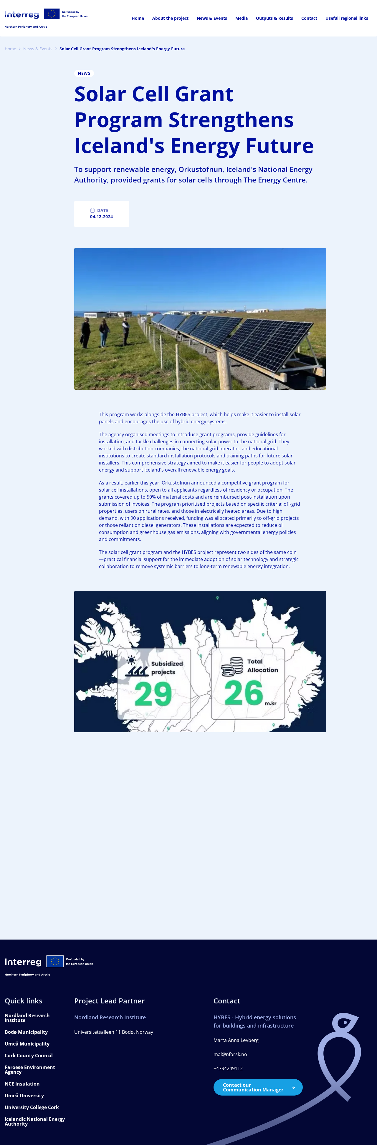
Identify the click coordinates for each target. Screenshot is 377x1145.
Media (241, 18)
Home (138, 18)
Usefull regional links (346, 18)
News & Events (212, 18)
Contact (309, 18)
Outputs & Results (274, 18)
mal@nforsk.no (230, 1054)
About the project (170, 18)
